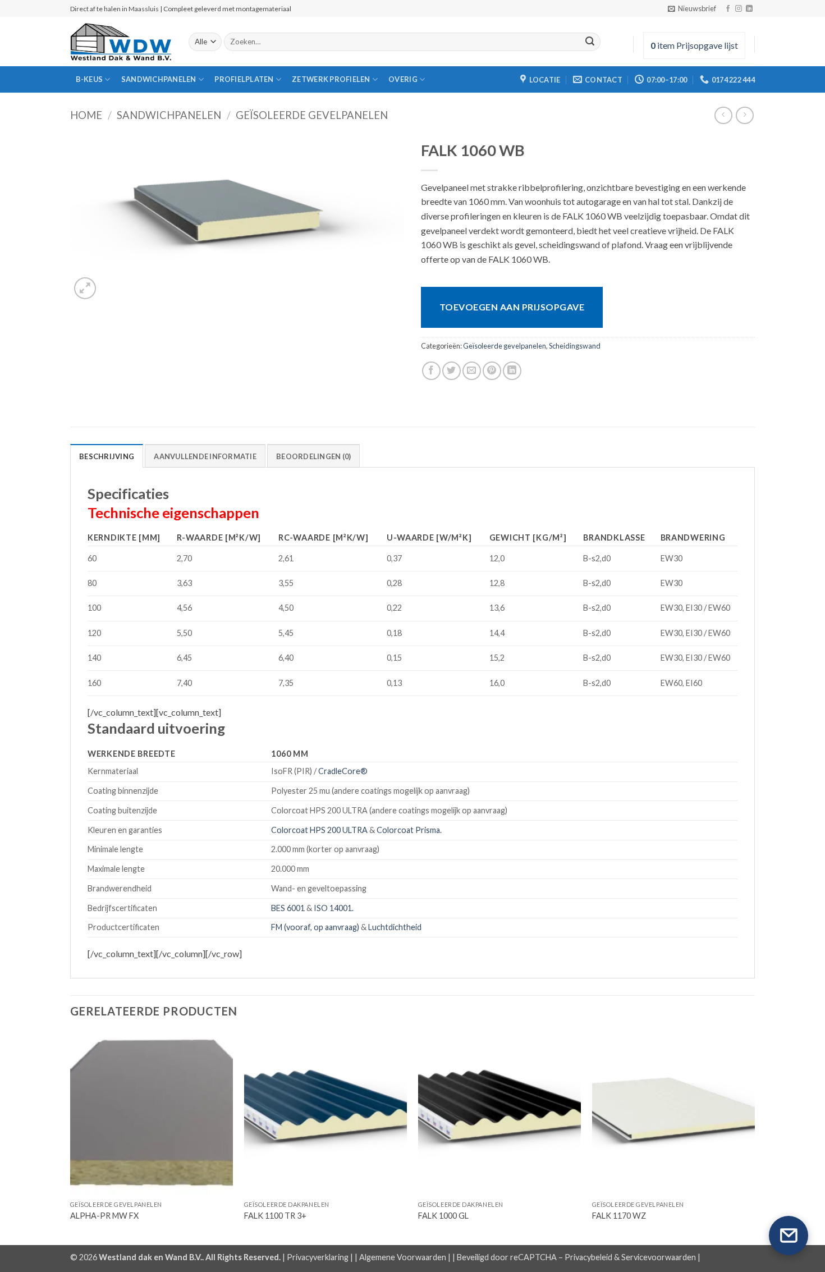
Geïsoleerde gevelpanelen (312, 115)
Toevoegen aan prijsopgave (511, 306)
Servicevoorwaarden (658, 1257)
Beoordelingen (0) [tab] (313, 456)
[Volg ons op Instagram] (738, 9)
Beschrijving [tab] (106, 456)
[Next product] (723, 115)
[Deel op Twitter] (451, 371)
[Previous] (70, 1137)
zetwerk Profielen (331, 79)
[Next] (754, 1137)
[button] (692, 8)
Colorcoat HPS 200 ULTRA (319, 830)
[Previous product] (744, 115)
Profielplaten (243, 79)
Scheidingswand (575, 345)
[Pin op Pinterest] (492, 371)
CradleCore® (343, 771)
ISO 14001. (334, 908)
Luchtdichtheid (394, 927)
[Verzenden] (589, 42)
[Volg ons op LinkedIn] (749, 9)
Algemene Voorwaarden (402, 1257)
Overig (403, 79)
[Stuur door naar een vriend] (471, 371)
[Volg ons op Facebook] (728, 9)
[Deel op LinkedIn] (512, 371)
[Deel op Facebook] (431, 371)
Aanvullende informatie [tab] (205, 456)
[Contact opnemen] (788, 1235)
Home (86, 115)
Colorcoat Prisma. (409, 830)
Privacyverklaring (318, 1257)
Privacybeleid (588, 1257)
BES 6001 (288, 908)
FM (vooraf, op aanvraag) (315, 927)
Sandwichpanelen (158, 79)
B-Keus (89, 79)
